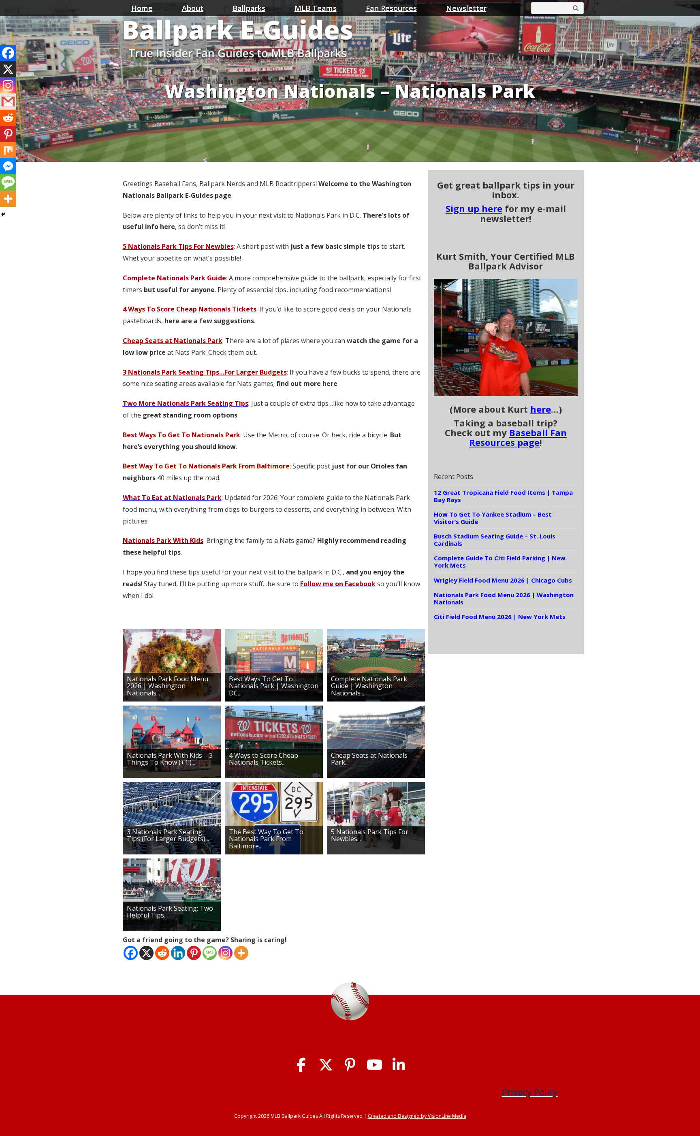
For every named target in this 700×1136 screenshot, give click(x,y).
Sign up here (474, 208)
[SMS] (210, 953)
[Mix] (8, 150)
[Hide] (3, 214)
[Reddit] (162, 953)
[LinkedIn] (399, 1065)
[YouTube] (374, 1065)
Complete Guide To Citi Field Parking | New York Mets (500, 561)
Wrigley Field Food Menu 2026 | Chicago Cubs (503, 580)
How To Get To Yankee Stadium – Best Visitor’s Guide (493, 518)
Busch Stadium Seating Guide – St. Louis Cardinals (494, 539)
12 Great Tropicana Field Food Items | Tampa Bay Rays (503, 496)
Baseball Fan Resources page (518, 437)
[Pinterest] (194, 953)
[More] (241, 953)
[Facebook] (131, 953)
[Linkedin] (178, 953)
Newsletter (466, 8)
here (540, 409)
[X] (146, 953)
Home (142, 8)
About (192, 8)
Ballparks (249, 8)
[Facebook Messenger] (8, 166)
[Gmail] (8, 101)
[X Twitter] (326, 1065)
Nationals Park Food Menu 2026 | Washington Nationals (504, 598)
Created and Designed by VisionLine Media (417, 1116)
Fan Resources (391, 8)
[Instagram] (225, 953)
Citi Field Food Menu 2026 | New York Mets (500, 617)
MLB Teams (316, 8)
